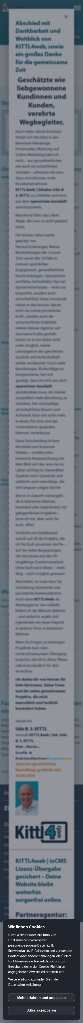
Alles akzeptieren (41, 1010)
